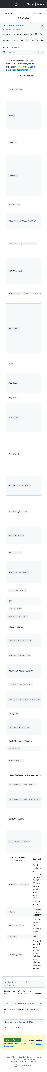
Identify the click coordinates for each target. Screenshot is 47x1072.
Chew (7, 1003)
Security (22, 1057)
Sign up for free (12, 1040)
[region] (23, 516)
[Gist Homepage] (16, 4)
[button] (36, 34)
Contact (19, 1059)
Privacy (14, 1057)
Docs (13, 1059)
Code (8, 40)
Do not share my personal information (24, 1061)
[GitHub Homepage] (16, 1065)
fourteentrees (10, 982)
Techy (5, 25)
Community (38, 1057)
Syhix (7, 1022)
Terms (8, 1057)
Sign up (40, 4)
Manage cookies (30, 1059)
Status (29, 1057)
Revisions (22, 40)
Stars (39, 40)
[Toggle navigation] (3, 4)
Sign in (30, 4)
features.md (17, 25)
